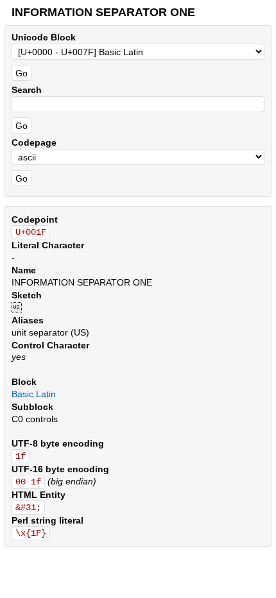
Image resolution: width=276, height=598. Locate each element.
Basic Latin (34, 394)
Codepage (34, 142)
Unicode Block (44, 37)
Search (27, 90)
